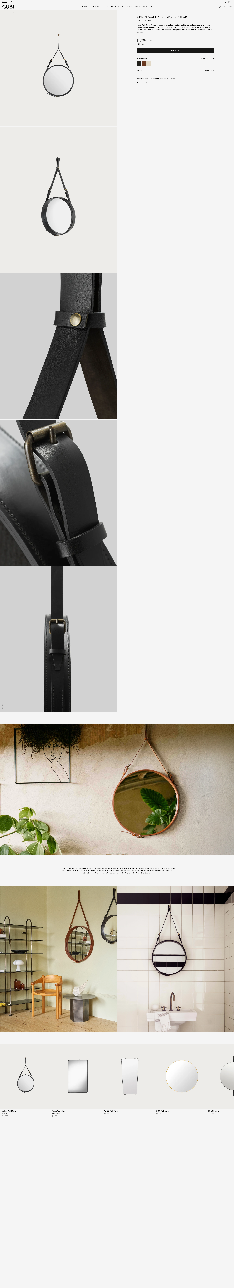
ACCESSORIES (127, 7)
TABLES (105, 7)
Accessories (6, 13)
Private (4, 2)
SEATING (85, 7)
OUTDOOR (115, 7)
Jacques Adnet (147, 20)
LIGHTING (96, 7)
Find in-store (142, 82)
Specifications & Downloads (148, 79)
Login (225, 2)
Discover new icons (117, 2)
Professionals (13, 2)
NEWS (137, 7)
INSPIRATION (147, 7)
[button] (230, 7)
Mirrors (15, 13)
